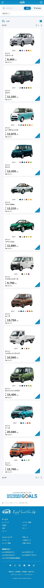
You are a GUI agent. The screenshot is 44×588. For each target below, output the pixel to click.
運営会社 (11, 571)
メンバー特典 (6, 543)
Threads (34, 565)
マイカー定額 (8, 503)
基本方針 (31, 571)
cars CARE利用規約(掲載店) (11, 558)
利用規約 (24, 571)
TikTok (24, 565)
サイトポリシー (29, 574)
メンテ (24, 525)
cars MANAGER (7, 552)
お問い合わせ (26, 543)
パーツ (4, 531)
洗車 (3, 528)
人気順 (7, 21)
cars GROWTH (26, 552)
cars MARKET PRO (28, 555)
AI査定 (4, 525)
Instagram (19, 565)
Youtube (29, 565)
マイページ (5, 540)
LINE (10, 565)
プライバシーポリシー (17, 574)
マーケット (5, 522)
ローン (24, 528)
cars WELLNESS (7, 555)
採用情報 (17, 571)
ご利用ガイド (26, 540)
